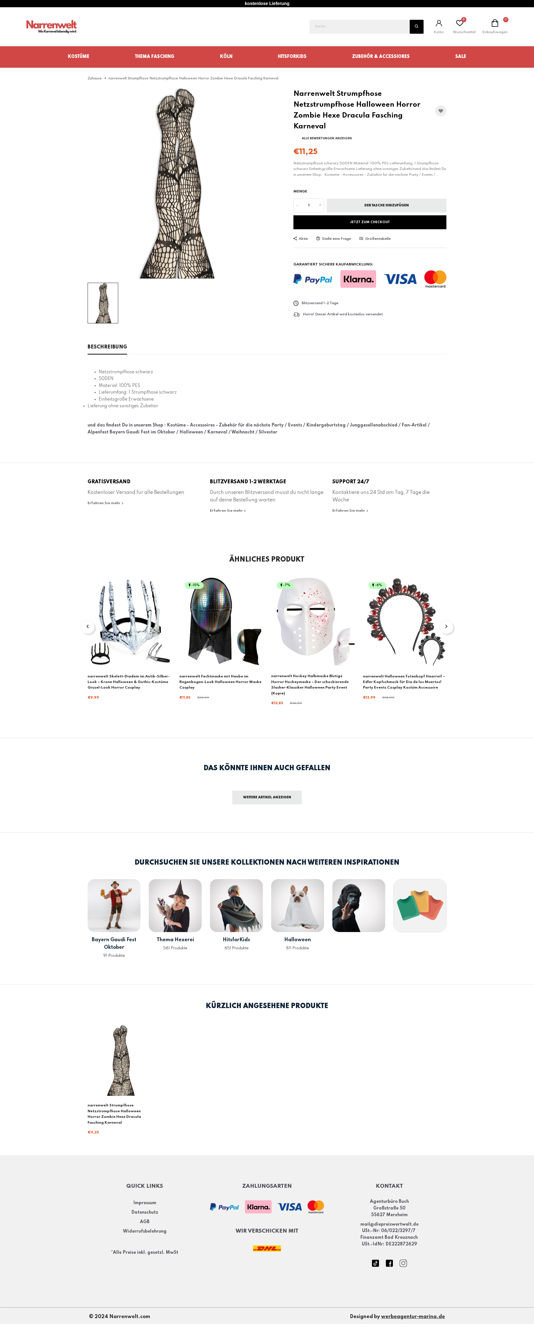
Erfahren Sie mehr (104, 503)
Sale (460, 57)
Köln (226, 57)
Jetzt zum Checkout (370, 222)
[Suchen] (417, 27)
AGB (145, 1222)
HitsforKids (292, 57)
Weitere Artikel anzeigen (267, 797)
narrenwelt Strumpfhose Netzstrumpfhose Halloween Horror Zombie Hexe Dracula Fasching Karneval (114, 1114)
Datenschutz (144, 1213)
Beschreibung (107, 347)
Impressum (144, 1203)
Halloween (297, 939)
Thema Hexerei (175, 939)
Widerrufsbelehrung (145, 1231)
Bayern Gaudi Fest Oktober (114, 943)
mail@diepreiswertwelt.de (389, 1224)
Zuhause (95, 78)
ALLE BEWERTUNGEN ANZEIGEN (327, 138)
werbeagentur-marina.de (413, 1317)
